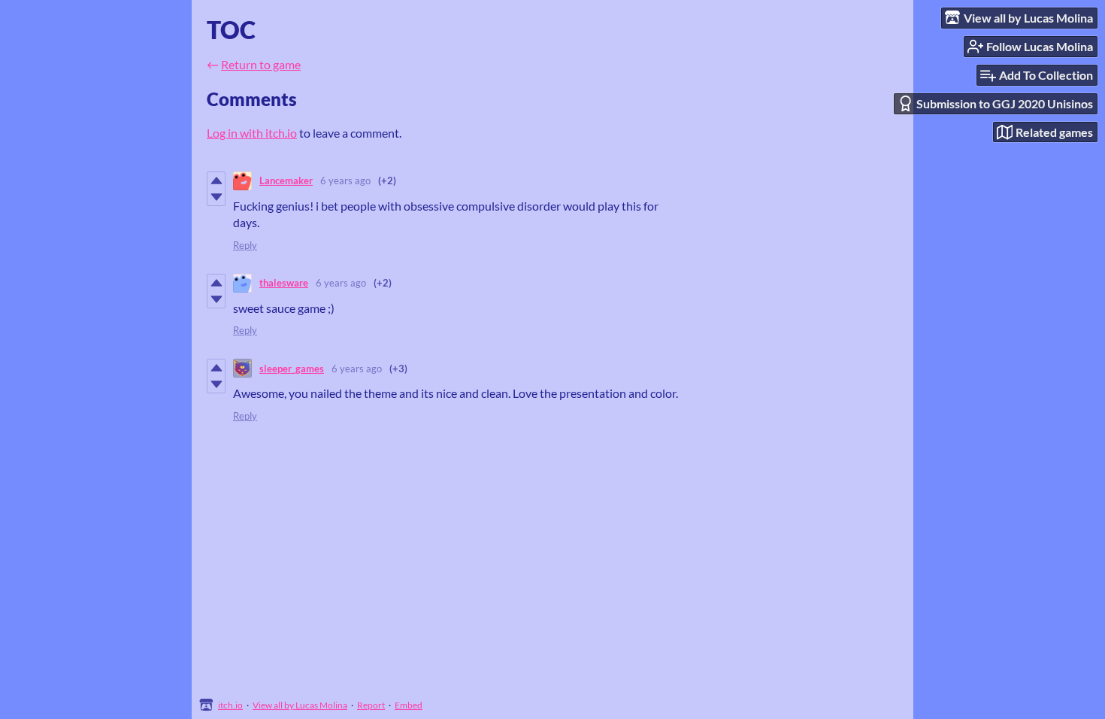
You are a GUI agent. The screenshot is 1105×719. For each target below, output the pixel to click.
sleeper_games (291, 369)
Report (371, 705)
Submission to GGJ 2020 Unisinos (1004, 103)
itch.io (230, 705)
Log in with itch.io (252, 133)
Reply (245, 245)
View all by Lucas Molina (300, 705)
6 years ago (345, 180)
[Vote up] (216, 180)
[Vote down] (216, 197)
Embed (408, 705)
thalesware (283, 283)
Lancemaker (286, 180)
